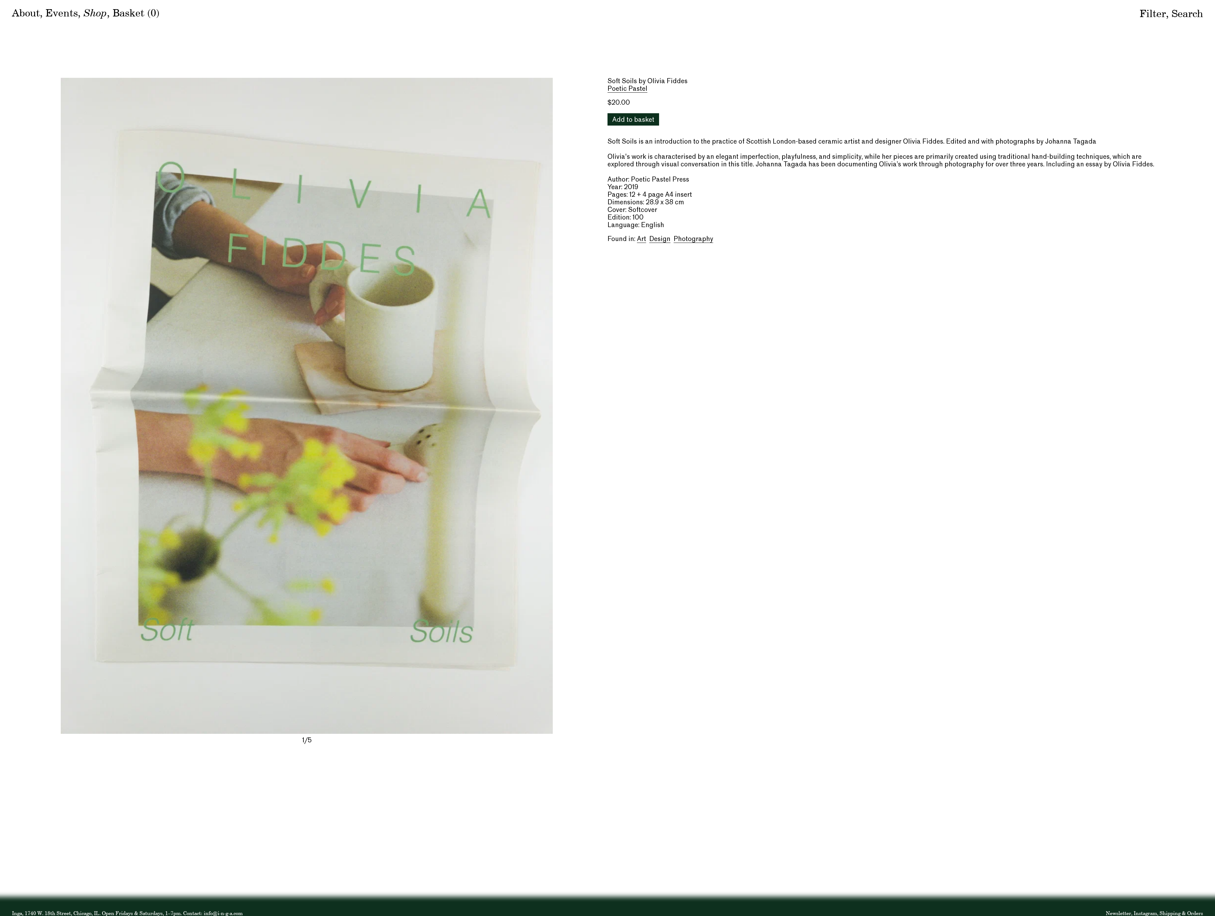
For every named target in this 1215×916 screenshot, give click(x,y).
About (26, 13)
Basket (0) (136, 13)
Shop (95, 12)
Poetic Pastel (627, 89)
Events (62, 13)
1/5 (307, 741)
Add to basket (633, 120)
